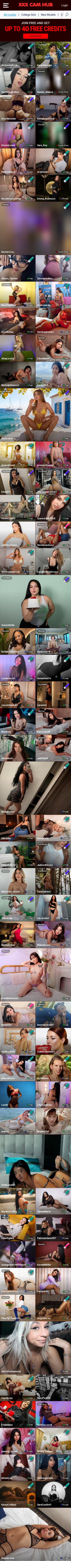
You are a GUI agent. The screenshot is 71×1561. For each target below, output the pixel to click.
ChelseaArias (44, 1105)
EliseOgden (7, 1238)
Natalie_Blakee (45, 92)
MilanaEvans (43, 945)
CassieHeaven (9, 705)
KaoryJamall (43, 731)
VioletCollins (8, 518)
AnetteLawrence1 (47, 492)
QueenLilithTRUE (46, 518)
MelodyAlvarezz (10, 385)
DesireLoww (8, 145)
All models (10, 14)
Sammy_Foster (9, 1451)
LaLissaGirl (43, 918)
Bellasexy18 (43, 651)
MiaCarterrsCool (10, 891)
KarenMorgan (44, 65)
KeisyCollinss (8, 1504)
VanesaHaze (8, 172)
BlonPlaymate (8, 305)
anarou (5, 1131)
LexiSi (4, 1105)
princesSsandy (45, 465)
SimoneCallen (44, 278)
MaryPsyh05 (43, 1398)
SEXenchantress (10, 572)
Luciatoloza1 (8, 678)
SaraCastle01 (44, 1504)
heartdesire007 (45, 1025)
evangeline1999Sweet (13, 1265)
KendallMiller (44, 1265)
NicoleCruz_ (8, 252)
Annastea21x (44, 678)
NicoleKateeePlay (11, 198)
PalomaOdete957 (46, 1238)
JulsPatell (42, 758)
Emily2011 (42, 385)
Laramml (41, 705)
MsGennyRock (9, 65)
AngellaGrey (44, 1318)
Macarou (6, 731)
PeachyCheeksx (10, 1318)
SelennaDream (45, 1478)
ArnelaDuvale (8, 118)
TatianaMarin (44, 1211)
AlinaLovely (7, 358)
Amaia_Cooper (45, 1451)
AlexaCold (42, 838)
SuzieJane (7, 438)
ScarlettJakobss (10, 92)
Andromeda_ (44, 305)
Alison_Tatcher (9, 278)
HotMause (42, 1078)
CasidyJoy (6, 1398)
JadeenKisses (45, 865)
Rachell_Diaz (8, 945)
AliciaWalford (8, 865)
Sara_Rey (42, 145)
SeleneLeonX (44, 1425)
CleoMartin (43, 358)
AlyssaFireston (9, 1291)
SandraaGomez (45, 332)
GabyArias (6, 918)
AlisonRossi (8, 1078)
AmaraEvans (8, 465)
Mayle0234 (43, 1131)
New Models (48, 14)
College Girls (28, 14)
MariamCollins (9, 1211)
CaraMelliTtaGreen (47, 572)
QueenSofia (7, 625)
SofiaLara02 (7, 1185)
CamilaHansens (9, 998)
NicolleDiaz (7, 332)
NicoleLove (7, 1558)
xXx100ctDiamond (11, 1371)
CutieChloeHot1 (46, 1051)
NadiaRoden (7, 812)
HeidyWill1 (42, 1291)
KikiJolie (6, 838)
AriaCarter (42, 172)
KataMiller (6, 1025)
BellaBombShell (10, 651)
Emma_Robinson (46, 198)
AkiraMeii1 (7, 758)
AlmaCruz (6, 1478)
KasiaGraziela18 (45, 118)
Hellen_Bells (8, 1051)
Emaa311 (6, 492)
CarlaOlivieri (43, 891)
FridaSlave (7, 1425)
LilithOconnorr (9, 545)
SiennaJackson (45, 545)
